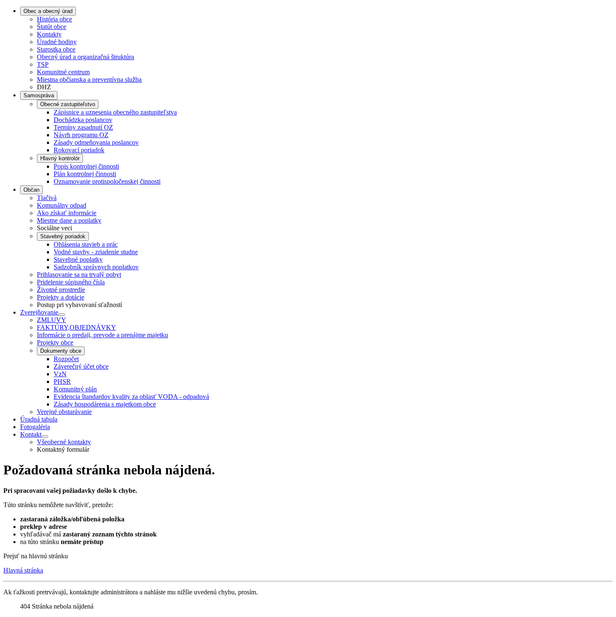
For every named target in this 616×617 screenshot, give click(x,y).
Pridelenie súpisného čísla (71, 282)
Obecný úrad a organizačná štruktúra (85, 56)
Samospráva (38, 95)
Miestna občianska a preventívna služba (89, 79)
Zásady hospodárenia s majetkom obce (105, 404)
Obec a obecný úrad (47, 11)
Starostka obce (56, 49)
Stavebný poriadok (62, 236)
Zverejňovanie (39, 312)
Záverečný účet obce (81, 366)
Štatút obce (51, 26)
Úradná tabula (38, 419)
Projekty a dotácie (60, 297)
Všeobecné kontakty (64, 441)
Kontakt (30, 434)
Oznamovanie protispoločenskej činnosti (107, 181)
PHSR (62, 381)
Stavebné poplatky (78, 259)
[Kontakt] (44, 436)
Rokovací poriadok (79, 150)
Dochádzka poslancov (83, 119)
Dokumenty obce (60, 351)
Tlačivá (47, 197)
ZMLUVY (51, 319)
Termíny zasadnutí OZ (83, 127)
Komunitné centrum (63, 71)
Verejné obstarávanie (64, 411)
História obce (54, 19)
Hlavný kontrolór (60, 158)
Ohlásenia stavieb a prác (86, 244)
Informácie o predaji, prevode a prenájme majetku (102, 334)
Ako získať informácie (66, 212)
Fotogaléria (35, 426)
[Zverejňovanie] (61, 314)
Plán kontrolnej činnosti (85, 173)
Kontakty (49, 34)
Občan (31, 190)
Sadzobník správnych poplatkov (96, 267)
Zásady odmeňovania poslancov (96, 142)
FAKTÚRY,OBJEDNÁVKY (76, 327)
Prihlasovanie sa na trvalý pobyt (79, 274)
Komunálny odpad (61, 205)
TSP (43, 64)
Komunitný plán (75, 389)
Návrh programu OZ (81, 134)
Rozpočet (66, 358)
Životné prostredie (61, 289)
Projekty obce (55, 342)
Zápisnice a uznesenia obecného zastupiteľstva (115, 112)
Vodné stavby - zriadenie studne (96, 251)
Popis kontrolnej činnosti (86, 166)
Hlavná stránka (23, 570)
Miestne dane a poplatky (69, 220)
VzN (60, 373)
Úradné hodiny (57, 41)
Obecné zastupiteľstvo (67, 104)
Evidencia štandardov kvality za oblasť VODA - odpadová (131, 396)
